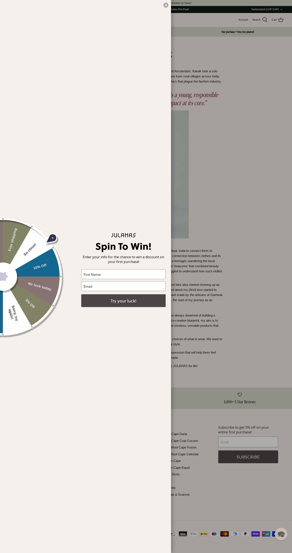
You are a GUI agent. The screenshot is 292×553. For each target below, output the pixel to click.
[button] (281, 534)
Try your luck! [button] (123, 301)
